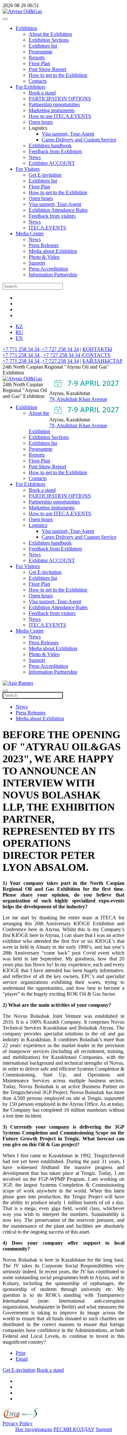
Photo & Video (44, 257)
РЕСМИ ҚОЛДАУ (73, 1429)
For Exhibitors (30, 87)
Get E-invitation (45, 175)
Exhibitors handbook (50, 145)
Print (20, 1353)
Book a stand (42, 92)
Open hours (41, 122)
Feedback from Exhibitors (55, 151)
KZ (19, 326)
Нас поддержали (33, 1429)
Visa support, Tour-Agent (68, 134)
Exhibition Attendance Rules (58, 210)
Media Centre (30, 233)
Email (22, 1359)
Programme (40, 51)
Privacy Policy (18, 1423)
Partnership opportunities (54, 104)
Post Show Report (47, 69)
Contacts (38, 81)
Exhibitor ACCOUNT (52, 163)
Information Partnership (53, 274)
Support (37, 263)
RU (19, 332)
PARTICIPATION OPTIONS (60, 98)
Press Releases (44, 245)
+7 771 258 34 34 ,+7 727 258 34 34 (41, 361)
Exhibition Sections (49, 40)
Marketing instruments (52, 110)
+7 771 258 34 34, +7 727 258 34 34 (41, 349)
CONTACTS (96, 355)
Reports (37, 57)
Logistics (38, 525)
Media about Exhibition (53, 251)
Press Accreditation (48, 268)
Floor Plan (39, 63)
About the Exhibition (50, 34)
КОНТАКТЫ (97, 349)
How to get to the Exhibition (58, 75)
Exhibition (26, 28)
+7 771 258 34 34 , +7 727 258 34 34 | (42, 355)
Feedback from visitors (52, 216)
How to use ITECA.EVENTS (60, 116)
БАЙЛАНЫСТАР (102, 361)
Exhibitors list (43, 46)
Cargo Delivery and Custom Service (79, 139)
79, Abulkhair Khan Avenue (78, 399)
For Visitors (28, 169)
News (35, 157)
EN (19, 338)
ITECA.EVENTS (47, 227)
